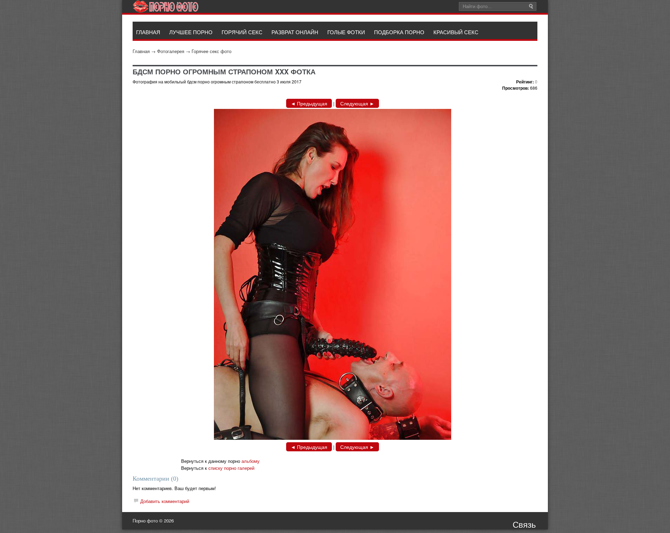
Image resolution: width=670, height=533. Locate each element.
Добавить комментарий (164, 501)
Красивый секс (455, 32)
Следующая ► (357, 103)
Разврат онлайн (294, 32)
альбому (250, 461)
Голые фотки (346, 32)
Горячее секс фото (211, 51)
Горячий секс (242, 32)
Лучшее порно (191, 32)
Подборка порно (399, 32)
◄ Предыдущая (309, 103)
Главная (141, 51)
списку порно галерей (231, 468)
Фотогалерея (170, 51)
